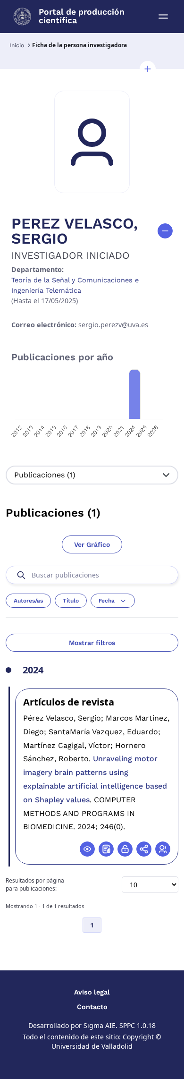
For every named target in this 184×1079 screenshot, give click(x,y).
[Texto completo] (125, 849)
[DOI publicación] (106, 849)
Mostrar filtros (92, 642)
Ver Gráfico (92, 544)
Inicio (16, 45)
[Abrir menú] (163, 16)
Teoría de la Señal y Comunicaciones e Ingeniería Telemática (75, 285)
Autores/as (28, 600)
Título (71, 600)
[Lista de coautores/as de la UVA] (162, 849)
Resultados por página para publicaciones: (35, 884)
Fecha (107, 600)
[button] (147, 69)
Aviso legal (92, 992)
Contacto (92, 1007)
